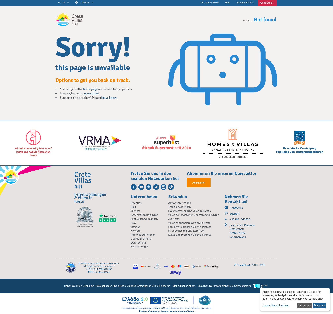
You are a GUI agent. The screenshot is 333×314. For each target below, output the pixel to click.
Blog (227, 2)
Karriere (135, 230)
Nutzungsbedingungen (144, 218)
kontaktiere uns (245, 2)
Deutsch (85, 2)
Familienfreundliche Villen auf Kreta (189, 226)
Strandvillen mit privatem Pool (186, 230)
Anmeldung (266, 2)
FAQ (133, 222)
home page (90, 89)
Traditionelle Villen (179, 206)
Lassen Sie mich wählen (276, 305)
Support (235, 213)
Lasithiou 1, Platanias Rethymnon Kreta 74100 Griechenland (242, 230)
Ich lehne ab (304, 305)
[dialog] (295, 299)
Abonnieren (198, 182)
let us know (108, 97)
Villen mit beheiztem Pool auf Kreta (189, 222)
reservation (90, 93)
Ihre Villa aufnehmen (143, 234)
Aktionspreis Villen (179, 202)
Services (135, 210)
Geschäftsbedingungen (144, 214)
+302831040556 (240, 219)
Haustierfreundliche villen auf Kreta (189, 210)
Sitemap (135, 226)
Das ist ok (319, 305)
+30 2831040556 (209, 2)
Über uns (136, 202)
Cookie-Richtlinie (141, 238)
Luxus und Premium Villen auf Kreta (189, 234)
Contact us (236, 207)
